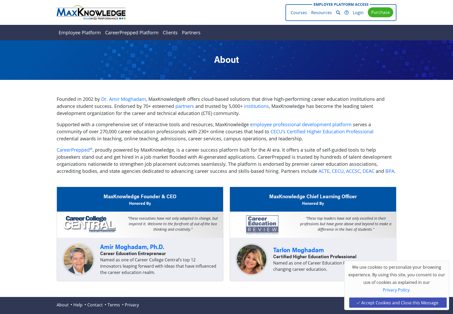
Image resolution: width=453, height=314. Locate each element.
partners (184, 106)
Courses (299, 12)
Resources (321, 12)
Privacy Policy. (397, 290)
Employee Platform (80, 32)
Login (358, 12)
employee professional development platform (301, 124)
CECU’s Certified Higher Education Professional (322, 131)
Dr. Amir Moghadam (123, 99)
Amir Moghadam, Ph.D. (132, 246)
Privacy (132, 304)
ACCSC (353, 171)
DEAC (368, 171)
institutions (256, 106)
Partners (191, 32)
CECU (338, 171)
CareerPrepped (75, 150)
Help (78, 304)
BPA (389, 171)
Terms (113, 304)
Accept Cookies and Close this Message (399, 302)
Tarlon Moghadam (298, 249)
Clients (170, 32)
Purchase (380, 12)
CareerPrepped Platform (132, 32)
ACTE (324, 171)
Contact (95, 304)
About (63, 304)
